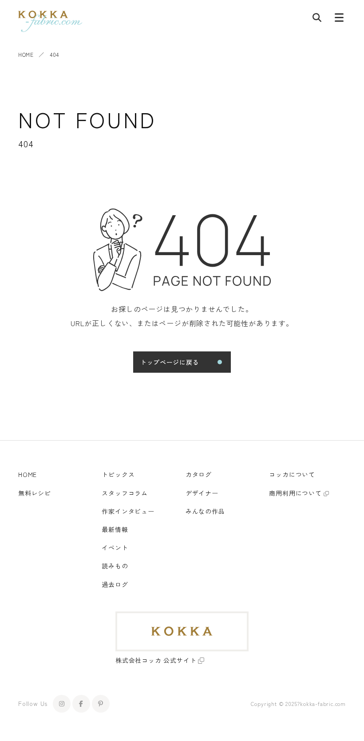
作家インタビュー (128, 511)
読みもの (115, 565)
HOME (25, 54)
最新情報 (115, 529)
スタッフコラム (125, 493)
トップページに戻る (169, 362)
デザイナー (202, 493)
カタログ (199, 474)
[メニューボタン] (339, 19)
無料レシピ (34, 493)
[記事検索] (317, 19)
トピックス (118, 474)
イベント (115, 547)
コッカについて (292, 474)
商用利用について (295, 493)
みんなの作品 (205, 511)
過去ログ (115, 584)
